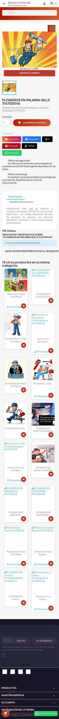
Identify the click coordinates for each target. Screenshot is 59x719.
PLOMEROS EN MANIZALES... (16, 514)
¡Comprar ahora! (32, 122)
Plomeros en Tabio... (43, 383)
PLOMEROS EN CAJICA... (16, 598)
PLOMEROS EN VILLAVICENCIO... (43, 295)
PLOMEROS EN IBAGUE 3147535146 (43, 469)
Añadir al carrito (29, 73)
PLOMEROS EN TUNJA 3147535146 (15, 340)
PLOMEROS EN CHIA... (15, 428)
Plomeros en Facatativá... (43, 340)
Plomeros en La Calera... (43, 598)
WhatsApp (15, 306)
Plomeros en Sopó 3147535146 (16, 295)
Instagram (28, 671)
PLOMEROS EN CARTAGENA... (43, 514)
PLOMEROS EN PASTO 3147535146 (15, 385)
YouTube (20, 671)
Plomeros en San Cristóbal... (16, 469)
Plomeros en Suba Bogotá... (43, 553)
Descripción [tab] (15, 196)
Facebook (4, 671)
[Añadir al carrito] (23, 305)
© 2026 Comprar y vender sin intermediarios (25, 715)
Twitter (12, 671)
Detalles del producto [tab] (21, 201)
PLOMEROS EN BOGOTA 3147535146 (43, 430)
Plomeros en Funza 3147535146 (16, 553)
